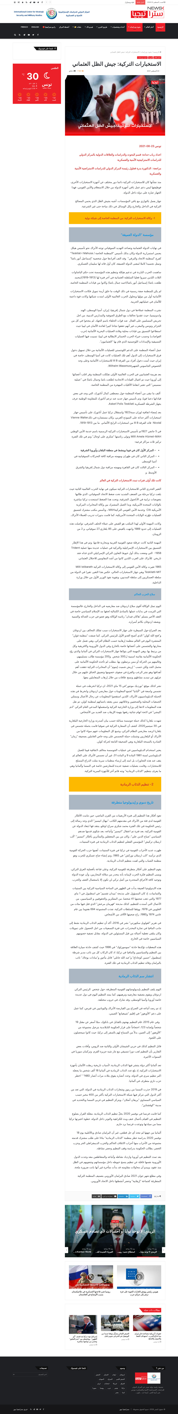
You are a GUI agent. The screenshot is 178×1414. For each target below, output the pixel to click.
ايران (98, 1384)
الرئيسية (160, 27)
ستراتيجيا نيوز (124, 1409)
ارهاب (114, 1375)
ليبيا (123, 1392)
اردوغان (122, 1375)
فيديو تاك (89, 27)
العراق (123, 1384)
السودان (101, 1379)
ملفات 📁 (77, 27)
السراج (110, 1379)
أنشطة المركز (64, 27)
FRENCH (24, 27)
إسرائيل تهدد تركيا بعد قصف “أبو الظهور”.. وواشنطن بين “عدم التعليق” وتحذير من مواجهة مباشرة (83, 1339)
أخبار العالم (150, 27)
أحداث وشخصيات (118, 27)
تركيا (123, 1388)
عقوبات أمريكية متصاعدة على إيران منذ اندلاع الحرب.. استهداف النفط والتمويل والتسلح (148, 1336)
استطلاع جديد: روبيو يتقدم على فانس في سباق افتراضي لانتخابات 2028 (115, 1231)
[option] (115, 1231)
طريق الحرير (102, 27)
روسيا (102, 1388)
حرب (109, 1388)
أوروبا (150, 58)
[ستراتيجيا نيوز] (147, 12)
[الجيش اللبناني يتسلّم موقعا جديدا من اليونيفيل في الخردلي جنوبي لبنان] (115, 1323)
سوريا (94, 1388)
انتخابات (106, 1384)
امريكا (115, 1384)
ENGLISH (35, 27)
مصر (116, 1392)
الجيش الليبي (120, 1379)
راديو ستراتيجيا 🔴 (49, 27)
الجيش (98, 1375)
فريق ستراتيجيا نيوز (20, 1409)
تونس (116, 1388)
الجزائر (106, 1375)
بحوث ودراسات (135, 27)
